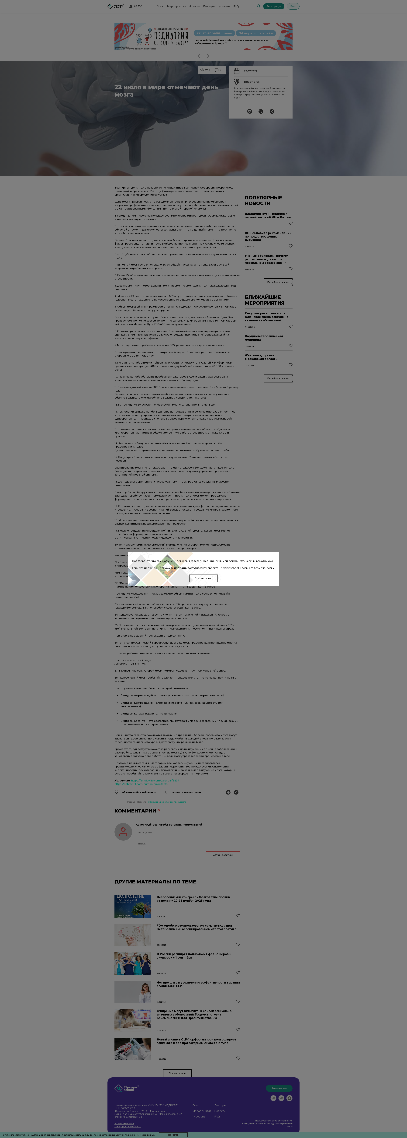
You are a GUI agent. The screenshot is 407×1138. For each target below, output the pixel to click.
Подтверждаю (203, 578)
